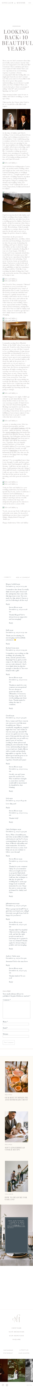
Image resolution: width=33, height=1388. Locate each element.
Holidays (9, 1194)
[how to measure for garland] (16, 1176)
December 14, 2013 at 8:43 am (16, 800)
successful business (18, 428)
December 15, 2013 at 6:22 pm (16, 958)
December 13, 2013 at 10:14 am (16, 586)
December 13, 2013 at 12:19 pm (16, 650)
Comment (7, 1000)
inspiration (14, 450)
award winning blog (13, 432)
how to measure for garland (16, 1198)
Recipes (8, 1144)
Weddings (16, 26)
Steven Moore (14, 922)
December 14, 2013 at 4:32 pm (16, 831)
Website (5, 1034)
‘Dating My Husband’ (10, 438)
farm (14, 454)
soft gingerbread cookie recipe (15, 1148)
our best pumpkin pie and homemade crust (16, 1098)
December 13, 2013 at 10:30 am (16, 632)
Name (5, 1022)
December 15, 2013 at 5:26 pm (16, 906)
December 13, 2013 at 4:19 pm (16, 718)
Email (5, 1028)
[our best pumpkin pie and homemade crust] (16, 1076)
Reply (8, 604)
